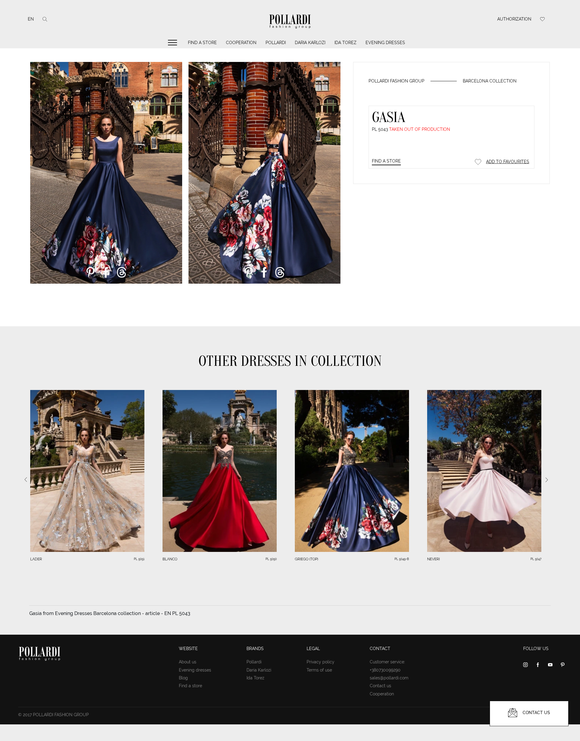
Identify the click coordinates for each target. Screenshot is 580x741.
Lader (36, 559)
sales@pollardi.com (389, 677)
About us (187, 661)
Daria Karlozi (310, 42)
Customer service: (387, 661)
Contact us (380, 685)
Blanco (170, 559)
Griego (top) (306, 559)
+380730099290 (385, 670)
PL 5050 (271, 559)
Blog (183, 677)
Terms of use (319, 670)
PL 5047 (535, 559)
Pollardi (276, 42)
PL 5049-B (402, 559)
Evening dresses (385, 42)
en (31, 19)
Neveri (433, 559)
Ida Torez (345, 42)
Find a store (202, 42)
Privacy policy (320, 661)
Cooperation (241, 42)
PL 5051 (139, 559)
